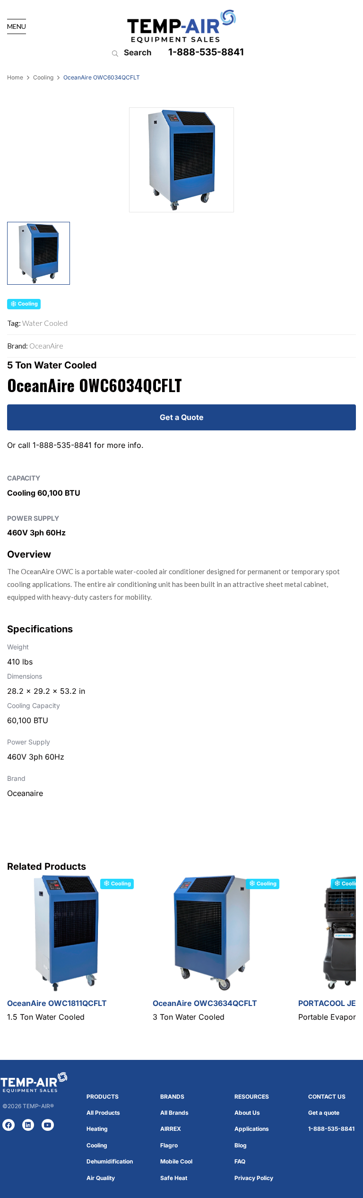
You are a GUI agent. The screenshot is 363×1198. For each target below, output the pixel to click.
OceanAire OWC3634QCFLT (205, 1003)
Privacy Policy (253, 1177)
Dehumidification (109, 1161)
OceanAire (46, 345)
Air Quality (100, 1177)
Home (15, 77)
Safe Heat (173, 1177)
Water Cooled (45, 323)
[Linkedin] (28, 1125)
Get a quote (323, 1112)
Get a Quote (182, 417)
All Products (103, 1112)
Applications (251, 1128)
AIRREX (170, 1128)
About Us (247, 1112)
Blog (240, 1145)
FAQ (239, 1161)
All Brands (174, 1112)
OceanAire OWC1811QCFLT (57, 1003)
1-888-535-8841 (206, 52)
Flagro (169, 1145)
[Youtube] (48, 1125)
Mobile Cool (176, 1161)
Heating (97, 1128)
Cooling (43, 77)
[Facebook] (8, 1125)
